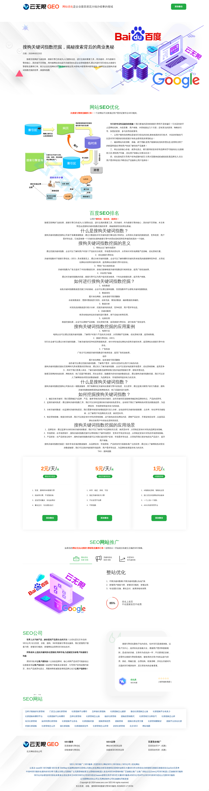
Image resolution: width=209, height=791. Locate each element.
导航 (123, 779)
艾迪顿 (128, 772)
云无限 (88, 768)
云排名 (94, 768)
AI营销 (116, 772)
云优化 (64, 775)
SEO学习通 (52, 772)
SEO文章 (56, 768)
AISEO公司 (134, 775)
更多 (127, 779)
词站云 (145, 772)
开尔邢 (136, 768)
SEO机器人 (164, 772)
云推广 (134, 772)
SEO (72, 764)
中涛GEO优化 (155, 775)
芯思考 (176, 768)
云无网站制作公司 (105, 779)
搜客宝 (150, 768)
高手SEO (112, 775)
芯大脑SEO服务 (123, 775)
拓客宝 (85, 772)
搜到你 (44, 772)
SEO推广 (79, 764)
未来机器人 (99, 772)
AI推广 (122, 772)
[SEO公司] (41, 6)
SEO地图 (47, 768)
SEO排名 (117, 764)
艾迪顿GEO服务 (176, 772)
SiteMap (63, 768)
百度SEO (98, 764)
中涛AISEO (31, 772)
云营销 (91, 772)
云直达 (32, 768)
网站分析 (100, 768)
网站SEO (107, 764)
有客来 (59, 775)
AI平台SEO (144, 775)
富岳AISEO (109, 772)
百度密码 (108, 768)
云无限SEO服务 (168, 775)
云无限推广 (68, 772)
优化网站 (135, 764)
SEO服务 (89, 764)
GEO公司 (83, 775)
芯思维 (82, 768)
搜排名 (39, 772)
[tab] (81, 559)
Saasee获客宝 (101, 775)
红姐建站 (117, 779)
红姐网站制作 (73, 768)
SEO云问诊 (39, 775)
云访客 (60, 772)
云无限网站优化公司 (89, 779)
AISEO (76, 775)
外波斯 (121, 768)
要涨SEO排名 (50, 775)
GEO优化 (91, 775)
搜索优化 (163, 768)
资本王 (70, 775)
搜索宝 (156, 768)
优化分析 (143, 768)
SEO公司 (126, 764)
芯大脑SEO (129, 768)
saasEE (39, 768)
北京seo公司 (153, 772)
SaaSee (170, 768)
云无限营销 (77, 772)
